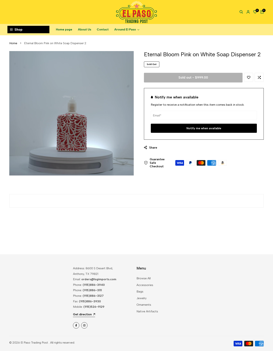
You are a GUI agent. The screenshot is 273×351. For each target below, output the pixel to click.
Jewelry (141, 298)
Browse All (143, 278)
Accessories (144, 285)
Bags (139, 291)
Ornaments (143, 304)
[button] (248, 77)
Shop (18, 29)
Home (13, 43)
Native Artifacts (147, 311)
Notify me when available (203, 128)
